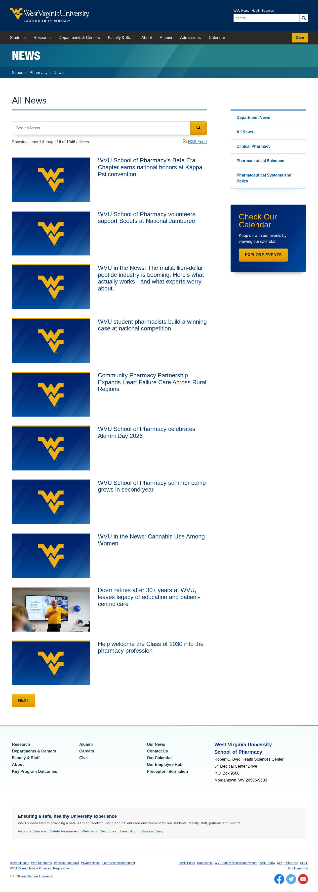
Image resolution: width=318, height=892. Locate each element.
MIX (279, 863)
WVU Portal (187, 863)
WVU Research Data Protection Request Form (41, 868)
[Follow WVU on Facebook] (279, 879)
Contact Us (157, 751)
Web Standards (41, 863)
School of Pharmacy (29, 73)
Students (18, 38)
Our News (156, 744)
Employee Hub (298, 868)
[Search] (303, 18)
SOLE (304, 863)
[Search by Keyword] (101, 128)
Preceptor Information (167, 771)
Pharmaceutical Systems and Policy (264, 178)
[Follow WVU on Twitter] (291, 879)
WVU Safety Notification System (236, 863)
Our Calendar (159, 758)
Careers (86, 751)
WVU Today (267, 863)
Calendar (217, 38)
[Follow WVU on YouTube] (303, 879)
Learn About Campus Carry (141, 831)
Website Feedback (66, 863)
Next (23, 700)
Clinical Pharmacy (254, 146)
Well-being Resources (99, 831)
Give (300, 38)
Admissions (190, 38)
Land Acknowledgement (118, 863)
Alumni (166, 38)
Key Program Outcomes (34, 771)
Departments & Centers (79, 38)
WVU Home (241, 10)
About (146, 38)
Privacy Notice (90, 863)
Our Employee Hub (165, 764)
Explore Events (263, 255)
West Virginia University (36, 876)
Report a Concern (32, 831)
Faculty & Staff (120, 38)
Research (42, 38)
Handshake (205, 863)
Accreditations (19, 863)
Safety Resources (64, 831)
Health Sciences (263, 10)
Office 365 (291, 863)
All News (245, 132)
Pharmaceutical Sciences (260, 161)
